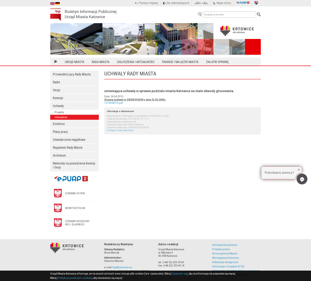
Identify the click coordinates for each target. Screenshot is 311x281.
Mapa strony (224, 3)
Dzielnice (59, 124)
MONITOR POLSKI (75, 208)
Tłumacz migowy (148, 3)
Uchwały (58, 106)
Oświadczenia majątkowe (69, 139)
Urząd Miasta (74, 62)
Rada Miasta (100, 62)
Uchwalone (61, 117)
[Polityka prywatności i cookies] (74, 278)
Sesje (56, 90)
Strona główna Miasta (224, 253)
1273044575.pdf (113, 102)
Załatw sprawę (217, 62)
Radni (56, 82)
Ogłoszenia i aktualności (135, 62)
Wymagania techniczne (225, 257)
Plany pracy (60, 132)
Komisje (58, 98)
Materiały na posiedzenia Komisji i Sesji (74, 165)
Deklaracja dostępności (225, 262)
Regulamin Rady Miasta (67, 147)
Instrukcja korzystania (224, 244)
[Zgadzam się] (179, 273)
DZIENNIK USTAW (75, 193)
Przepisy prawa (221, 249)
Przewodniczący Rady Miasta (72, 74)
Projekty (59, 112)
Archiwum (59, 155)
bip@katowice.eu (122, 267)
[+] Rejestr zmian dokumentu (120, 130)
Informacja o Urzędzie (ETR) (228, 266)
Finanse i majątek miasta (180, 62)
